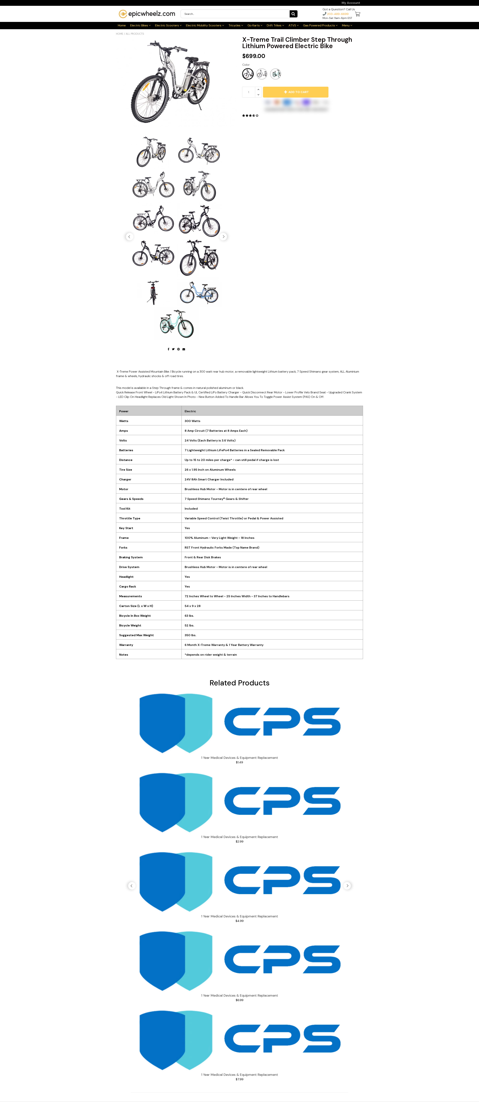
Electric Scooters (167, 25)
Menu (346, 25)
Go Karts (254, 25)
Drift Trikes (274, 25)
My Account (351, 2)
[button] (250, 115)
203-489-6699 (337, 14)
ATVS (293, 25)
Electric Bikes (139, 25)
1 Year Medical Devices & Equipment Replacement (239, 757)
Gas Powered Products (319, 25)
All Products (135, 33)
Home (122, 25)
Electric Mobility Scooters (204, 25)
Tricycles (234, 25)
